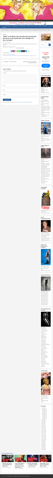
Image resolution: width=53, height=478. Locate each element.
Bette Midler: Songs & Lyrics (45, 168)
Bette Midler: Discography (45, 163)
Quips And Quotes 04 (44, 295)
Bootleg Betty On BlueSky (45, 106)
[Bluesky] (26, 50)
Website (4, 94)
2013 (43, 435)
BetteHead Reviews (44, 396)
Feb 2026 (43, 417)
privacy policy (44, 70)
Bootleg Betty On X (44, 116)
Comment (5, 72)
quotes (35, 55)
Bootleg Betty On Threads (45, 114)
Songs (44, 459)
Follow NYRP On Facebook (45, 265)
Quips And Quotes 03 (44, 294)
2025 (43, 419)
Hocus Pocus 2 (17, 459)
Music (41, 459)
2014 (43, 434)
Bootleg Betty (10, 476)
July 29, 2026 (42, 468)
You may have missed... (7, 453)
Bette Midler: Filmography (45, 164)
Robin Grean (43, 358)
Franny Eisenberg (44, 333)
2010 (43, 439)
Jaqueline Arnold (44, 337)
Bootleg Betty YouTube (45, 138)
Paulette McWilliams (44, 356)
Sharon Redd (43, 359)
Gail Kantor (43, 335)
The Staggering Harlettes (45, 363)
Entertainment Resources (45, 175)
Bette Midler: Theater (44, 172)
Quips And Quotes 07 (44, 299)
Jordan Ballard (43, 343)
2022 (43, 423)
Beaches (7, 458)
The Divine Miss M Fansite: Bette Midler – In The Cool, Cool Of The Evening (45, 465)
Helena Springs (43, 336)
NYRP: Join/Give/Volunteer (45, 270)
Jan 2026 (43, 418)
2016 (43, 431)
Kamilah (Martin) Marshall (45, 344)
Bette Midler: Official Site (45, 92)
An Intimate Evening (31, 459)
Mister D (9, 42)
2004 (43, 447)
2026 (43, 408)
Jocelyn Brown (43, 341)
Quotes (4, 34)
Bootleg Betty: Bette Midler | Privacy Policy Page (21, 476)
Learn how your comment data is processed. (24, 102)
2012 (43, 436)
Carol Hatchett (43, 328)
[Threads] (24, 50)
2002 (43, 449)
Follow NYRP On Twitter (45, 266)
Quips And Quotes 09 (44, 301)
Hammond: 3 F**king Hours (45, 233)
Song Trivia (43, 180)
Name (4, 85)
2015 (43, 432)
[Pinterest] (14, 50)
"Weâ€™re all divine (8, 54)
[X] (22, 50)
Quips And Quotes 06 (44, 298)
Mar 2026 (43, 415)
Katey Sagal (43, 345)
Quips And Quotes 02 (44, 292)
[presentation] (49, 453)
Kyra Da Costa (43, 346)
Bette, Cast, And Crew (44, 395)
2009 (43, 440)
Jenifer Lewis (43, 339)
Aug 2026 (43, 409)
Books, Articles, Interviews (45, 173)
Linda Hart (42, 349)
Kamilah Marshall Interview (45, 235)
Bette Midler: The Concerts (45, 169)
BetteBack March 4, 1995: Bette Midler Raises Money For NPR (29, 62)
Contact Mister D (4, 27)
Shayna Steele (43, 361)
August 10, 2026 (17, 467)
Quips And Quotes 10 (44, 303)
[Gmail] (16, 50)
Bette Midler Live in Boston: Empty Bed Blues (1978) (32, 465)
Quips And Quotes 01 (44, 291)
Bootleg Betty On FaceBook (45, 107)
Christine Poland (43, 331)
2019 (43, 427)
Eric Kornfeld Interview (45, 232)
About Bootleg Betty (44, 100)
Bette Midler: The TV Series (45, 171)
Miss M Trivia (43, 177)
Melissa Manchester (44, 352)
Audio (4, 458)
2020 (43, 426)
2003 (43, 448)
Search (50, 45)
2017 (43, 430)
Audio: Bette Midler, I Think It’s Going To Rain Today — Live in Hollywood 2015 (7, 465)
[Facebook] (12, 50)
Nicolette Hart (43, 354)
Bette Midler (13, 54)
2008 (43, 441)
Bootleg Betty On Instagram (45, 108)
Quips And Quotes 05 (44, 296)
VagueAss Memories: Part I (45, 239)
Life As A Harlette (44, 348)
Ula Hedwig (43, 366)
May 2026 (43, 413)
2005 (43, 445)
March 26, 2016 (5, 42)
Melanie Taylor (43, 350)
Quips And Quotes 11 (44, 304)
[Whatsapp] (18, 50)
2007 (43, 443)
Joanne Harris (43, 340)
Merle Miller (43, 353)
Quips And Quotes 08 (44, 300)
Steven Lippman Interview (45, 237)
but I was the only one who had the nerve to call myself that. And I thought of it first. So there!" (18, 55)
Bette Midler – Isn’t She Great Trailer (10, 61)
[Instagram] (20, 50)
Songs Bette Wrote (44, 181)
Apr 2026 (43, 414)
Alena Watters (43, 327)
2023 (43, 422)
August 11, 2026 (5, 468)
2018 (43, 428)
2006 (43, 444)
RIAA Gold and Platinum (45, 179)
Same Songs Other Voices (45, 212)
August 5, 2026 (30, 467)
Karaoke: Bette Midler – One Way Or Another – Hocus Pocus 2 (20, 465)
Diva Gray (42, 332)
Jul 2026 (43, 410)
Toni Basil (42, 365)
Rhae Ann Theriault (44, 357)
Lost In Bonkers (43, 236)
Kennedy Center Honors (45, 176)
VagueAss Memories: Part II (45, 240)
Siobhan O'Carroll (44, 362)
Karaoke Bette (43, 211)
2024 (43, 421)
